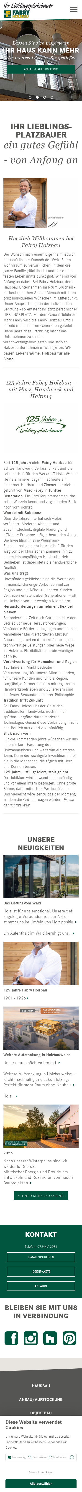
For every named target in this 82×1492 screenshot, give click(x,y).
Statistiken (40, 1457)
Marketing (59, 1457)
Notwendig (19, 1457)
